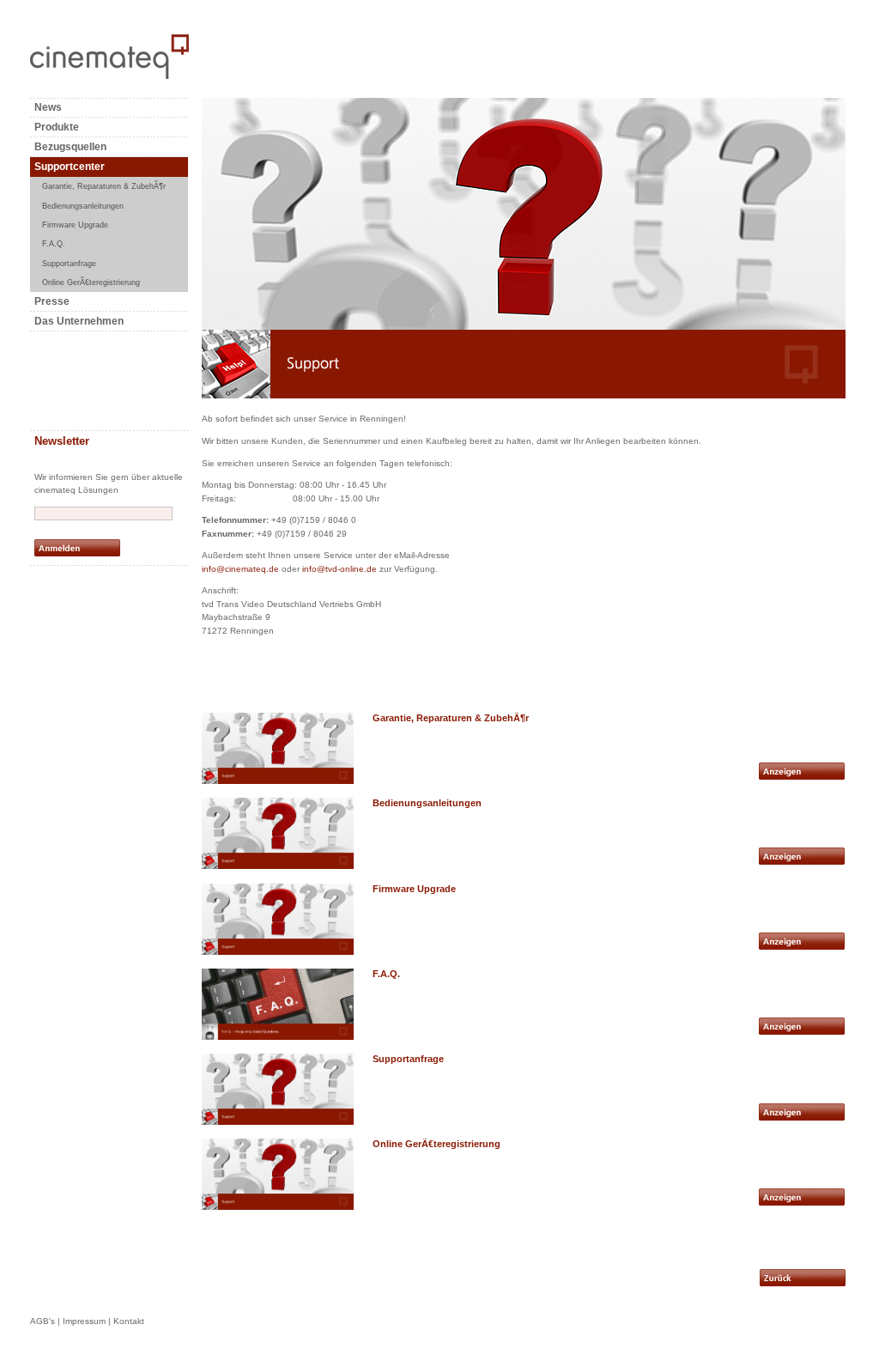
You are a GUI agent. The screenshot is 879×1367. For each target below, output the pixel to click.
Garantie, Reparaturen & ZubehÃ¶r (104, 186)
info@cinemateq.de (240, 569)
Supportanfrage (69, 263)
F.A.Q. (53, 244)
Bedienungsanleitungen (83, 206)
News (48, 107)
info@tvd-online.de (339, 569)
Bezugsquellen (70, 147)
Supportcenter (69, 167)
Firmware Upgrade (75, 225)
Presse (52, 301)
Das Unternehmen (79, 321)
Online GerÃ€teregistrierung (91, 282)
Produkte (56, 127)
